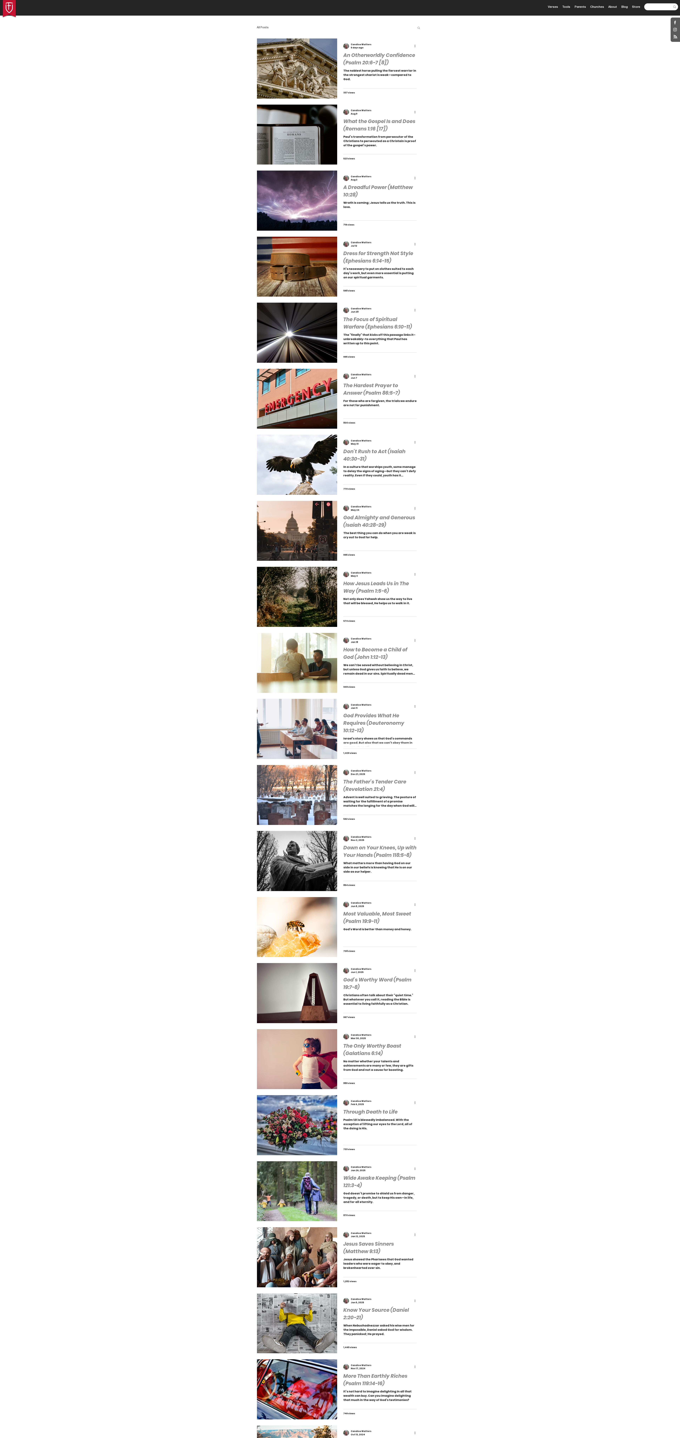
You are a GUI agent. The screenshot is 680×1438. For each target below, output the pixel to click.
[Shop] (675, 22)
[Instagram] (675, 29)
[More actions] (416, 46)
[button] (418, 28)
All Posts (262, 27)
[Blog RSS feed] (675, 37)
